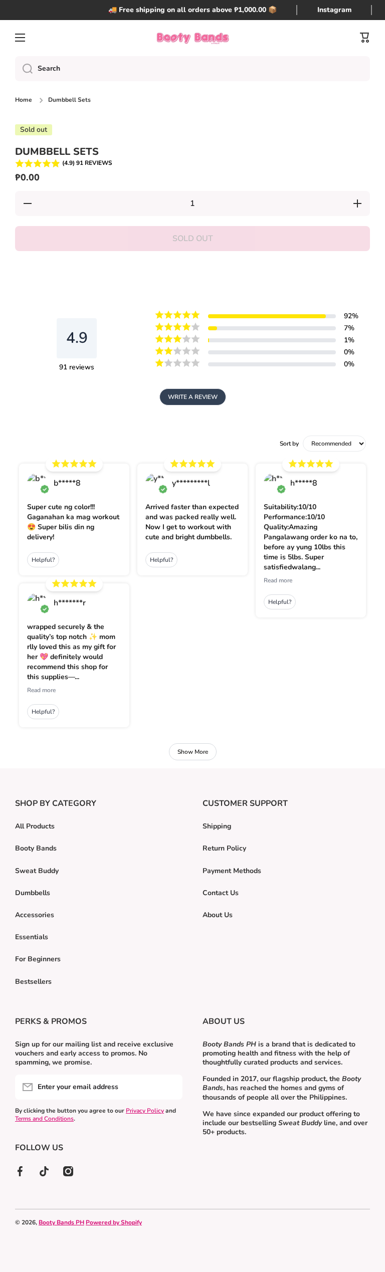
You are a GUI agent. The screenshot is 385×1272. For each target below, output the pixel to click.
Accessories (34, 915)
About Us (218, 915)
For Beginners (38, 959)
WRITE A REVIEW (193, 397)
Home (23, 100)
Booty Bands (36, 848)
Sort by (289, 444)
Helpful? (43, 560)
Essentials (31, 937)
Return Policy (224, 848)
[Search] (24, 68)
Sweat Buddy (37, 871)
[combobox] (192, 68)
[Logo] (192, 38)
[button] (192, 163)
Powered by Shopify (114, 1222)
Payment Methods (232, 871)
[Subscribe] (169, 1087)
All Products (35, 826)
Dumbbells (32, 893)
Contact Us (221, 893)
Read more (41, 690)
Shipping (217, 826)
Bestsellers (33, 981)
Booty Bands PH (61, 1222)
